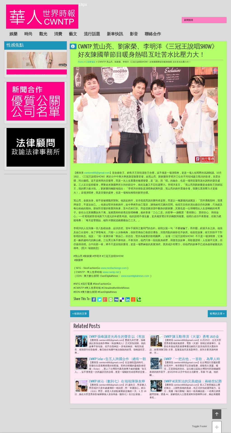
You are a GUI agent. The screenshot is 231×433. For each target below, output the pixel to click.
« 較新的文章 (79, 313)
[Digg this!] (116, 299)
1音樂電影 (90, 62)
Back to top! (216, 414)
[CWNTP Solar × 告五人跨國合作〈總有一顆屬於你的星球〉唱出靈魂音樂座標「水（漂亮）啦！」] (81, 363)
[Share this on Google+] (105, 299)
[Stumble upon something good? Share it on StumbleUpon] (111, 299)
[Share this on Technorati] (139, 299)
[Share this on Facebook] (94, 299)
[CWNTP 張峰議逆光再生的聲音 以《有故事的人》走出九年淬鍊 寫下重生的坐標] (81, 341)
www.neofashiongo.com (114, 268)
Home (81, 62)
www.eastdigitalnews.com (135, 276)
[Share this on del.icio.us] (122, 299)
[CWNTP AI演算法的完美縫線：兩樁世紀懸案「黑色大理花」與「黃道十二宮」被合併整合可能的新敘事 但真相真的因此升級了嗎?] (156, 386)
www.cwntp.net (111, 272)
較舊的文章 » (217, 313)
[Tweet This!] (99, 299)
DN (74, 46)
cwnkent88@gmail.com (97, 172)
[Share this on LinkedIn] (127, 299)
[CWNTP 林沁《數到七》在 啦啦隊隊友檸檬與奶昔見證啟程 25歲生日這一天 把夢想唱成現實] (81, 386)
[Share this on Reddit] (133, 299)
